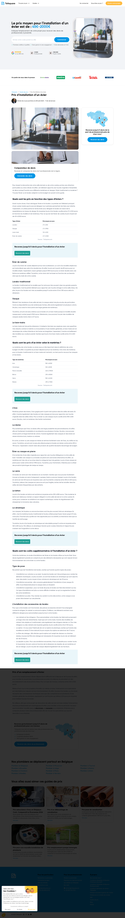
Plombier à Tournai (87, 766)
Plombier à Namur (87, 768)
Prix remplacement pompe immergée (62, 847)
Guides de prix (94, 899)
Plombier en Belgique (19, 766)
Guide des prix (24, 92)
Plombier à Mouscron (54, 766)
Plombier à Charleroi (19, 771)
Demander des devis (24, 176)
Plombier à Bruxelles (19, 768)
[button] (4, 915)
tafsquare (14, 92)
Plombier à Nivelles (18, 773)
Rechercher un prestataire (45, 878)
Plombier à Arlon (86, 771)
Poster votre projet (114, 3)
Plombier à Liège (52, 768)
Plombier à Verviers (53, 773)
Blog (91, 902)
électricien (39, 708)
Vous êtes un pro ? (97, 3)
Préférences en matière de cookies (100, 895)
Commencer (61, 40)
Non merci (7, 909)
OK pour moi (31, 909)
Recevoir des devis (22, 253)
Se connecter (84, 3)
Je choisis (19, 909)
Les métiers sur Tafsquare (71, 882)
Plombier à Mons (52, 771)
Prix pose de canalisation (92, 810)
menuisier (49, 708)
